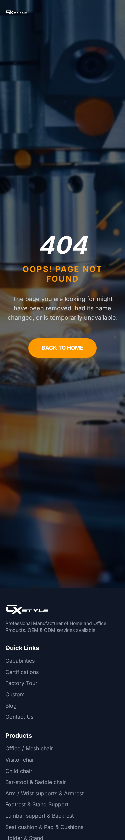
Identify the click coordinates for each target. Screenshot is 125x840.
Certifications (22, 672)
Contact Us (19, 716)
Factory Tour (21, 683)
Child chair (18, 771)
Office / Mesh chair (29, 748)
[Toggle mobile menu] (113, 12)
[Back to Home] (16, 12)
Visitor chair (20, 759)
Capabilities (20, 660)
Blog (11, 705)
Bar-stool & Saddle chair (35, 782)
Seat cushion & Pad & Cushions (44, 827)
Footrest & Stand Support (36, 804)
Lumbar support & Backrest (39, 815)
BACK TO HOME (62, 347)
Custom (15, 694)
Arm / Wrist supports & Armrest (44, 793)
